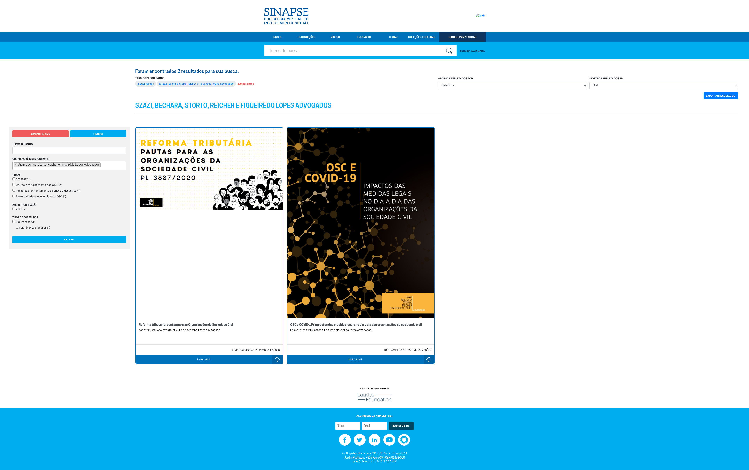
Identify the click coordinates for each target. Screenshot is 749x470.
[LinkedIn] (374, 440)
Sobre (277, 37)
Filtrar (98, 133)
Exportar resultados (720, 95)
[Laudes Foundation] (374, 397)
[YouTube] (389, 440)
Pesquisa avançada (472, 50)
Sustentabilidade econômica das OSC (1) (40, 196)
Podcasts (364, 37)
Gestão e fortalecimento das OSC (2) (38, 184)
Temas (393, 37)
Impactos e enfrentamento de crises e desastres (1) (47, 190)
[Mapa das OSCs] (404, 440)
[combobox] (69, 165)
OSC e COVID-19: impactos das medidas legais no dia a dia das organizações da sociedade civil (356, 325)
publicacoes (146, 83)
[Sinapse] (286, 16)
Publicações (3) (25, 221)
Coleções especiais (421, 37)
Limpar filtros (246, 83)
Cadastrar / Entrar (463, 37)
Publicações (306, 37)
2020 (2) (20, 209)
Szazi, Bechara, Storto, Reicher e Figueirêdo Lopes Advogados (182, 330)
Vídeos (335, 37)
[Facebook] (345, 440)
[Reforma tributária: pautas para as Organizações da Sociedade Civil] (209, 224)
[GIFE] (472, 16)
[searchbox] (103, 164)
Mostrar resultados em (606, 78)
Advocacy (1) (23, 178)
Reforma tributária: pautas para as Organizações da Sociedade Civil (186, 325)
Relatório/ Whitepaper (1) (34, 227)
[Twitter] (360, 440)
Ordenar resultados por (455, 78)
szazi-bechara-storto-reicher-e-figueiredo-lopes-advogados (196, 83)
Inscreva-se (401, 426)
